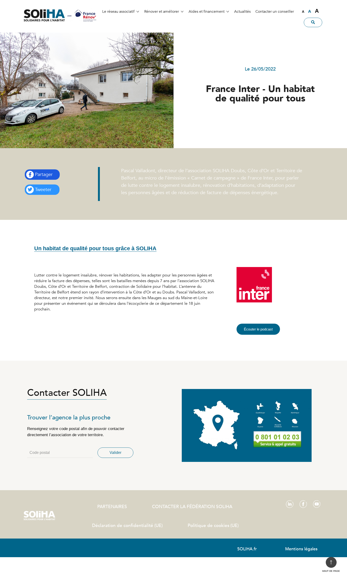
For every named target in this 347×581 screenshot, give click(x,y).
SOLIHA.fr (247, 549)
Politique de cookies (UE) (213, 525)
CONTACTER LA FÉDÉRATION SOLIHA (192, 507)
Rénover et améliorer (161, 11)
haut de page (331, 571)
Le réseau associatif (118, 11)
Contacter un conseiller (274, 11)
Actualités (242, 11)
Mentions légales (301, 549)
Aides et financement (206, 11)
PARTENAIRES (112, 507)
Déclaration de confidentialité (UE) (127, 525)
